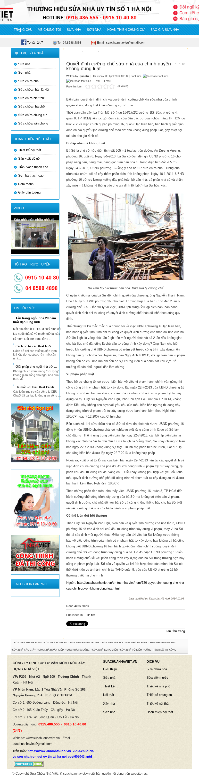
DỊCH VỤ (153, 661)
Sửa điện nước (157, 677)
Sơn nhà (24, 72)
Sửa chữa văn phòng (33, 123)
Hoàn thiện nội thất (160, 712)
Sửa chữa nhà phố (31, 106)
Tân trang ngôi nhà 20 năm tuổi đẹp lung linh (34, 320)
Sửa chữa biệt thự (31, 98)
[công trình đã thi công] (35, 553)
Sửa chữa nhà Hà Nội (33, 89)
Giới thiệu (110, 669)
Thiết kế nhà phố (158, 686)
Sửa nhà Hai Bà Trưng (84, 642)
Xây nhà (109, 703)
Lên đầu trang (175, 631)
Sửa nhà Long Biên (105, 649)
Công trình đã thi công (160, 649)
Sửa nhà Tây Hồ (112, 642)
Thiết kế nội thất (29, 150)
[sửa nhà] (35, 433)
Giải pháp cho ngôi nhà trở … (36, 366)
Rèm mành (25, 184)
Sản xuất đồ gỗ (29, 158)
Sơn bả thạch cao (30, 175)
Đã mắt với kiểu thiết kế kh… (36, 387)
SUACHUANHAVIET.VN (120, 661)
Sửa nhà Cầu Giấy (24, 649)
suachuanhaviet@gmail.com (32, 744)
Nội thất (108, 695)
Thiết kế (109, 686)
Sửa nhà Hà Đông (78, 649)
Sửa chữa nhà (28, 81)
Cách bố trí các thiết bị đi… (35, 346)
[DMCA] (27, 764)
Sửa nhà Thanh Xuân (27, 642)
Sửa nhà (24, 64)
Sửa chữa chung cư (32, 115)
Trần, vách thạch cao (33, 167)
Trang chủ (73, 52)
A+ (183, 64)
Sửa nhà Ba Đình (136, 642)
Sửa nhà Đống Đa (55, 642)
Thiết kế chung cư (159, 695)
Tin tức (91, 52)
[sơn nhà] (35, 498)
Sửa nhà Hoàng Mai (162, 642)
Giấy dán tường (29, 192)
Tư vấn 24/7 (34, 42)
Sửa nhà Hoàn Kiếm (51, 649)
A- (176, 64)
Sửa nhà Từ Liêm (131, 649)
